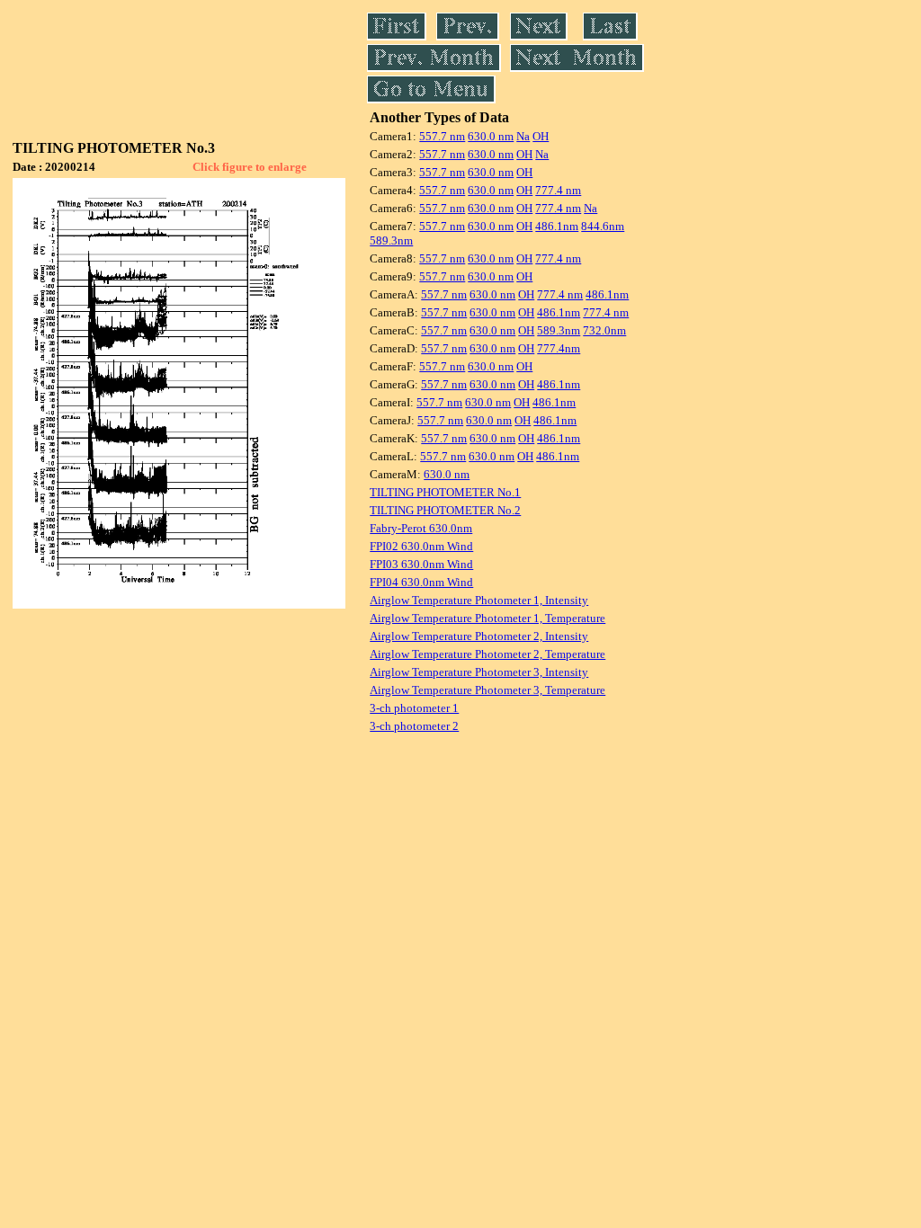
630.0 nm (491, 136)
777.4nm (558, 348)
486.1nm (556, 226)
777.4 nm (558, 190)
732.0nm (604, 330)
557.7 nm (442, 136)
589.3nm (391, 240)
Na (523, 136)
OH (540, 136)
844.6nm (602, 226)
